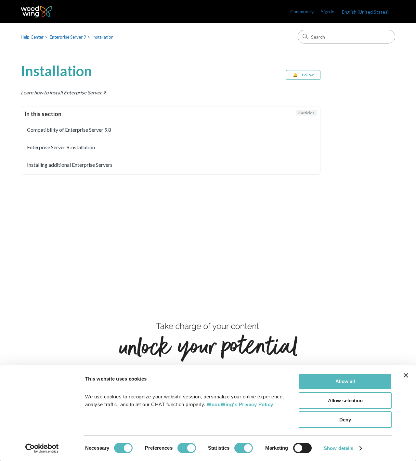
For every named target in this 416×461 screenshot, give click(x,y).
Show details (338, 448)
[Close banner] (406, 375)
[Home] (36, 12)
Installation (102, 37)
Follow (308, 74)
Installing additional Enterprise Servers (69, 165)
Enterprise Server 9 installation (61, 147)
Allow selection (345, 400)
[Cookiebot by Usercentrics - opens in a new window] (42, 448)
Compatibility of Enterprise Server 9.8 (69, 130)
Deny (345, 419)
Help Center (32, 37)
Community (302, 11)
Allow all (345, 381)
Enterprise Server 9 (68, 37)
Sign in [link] (327, 11)
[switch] (186, 448)
